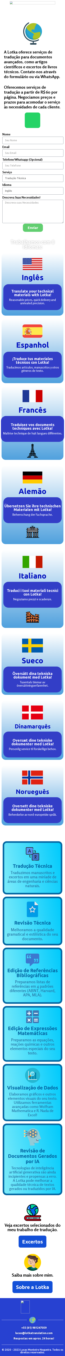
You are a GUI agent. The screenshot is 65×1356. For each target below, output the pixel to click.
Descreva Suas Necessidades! (21, 197)
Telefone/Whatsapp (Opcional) (22, 159)
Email (5, 147)
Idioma (6, 185)
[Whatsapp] (32, 120)
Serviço (7, 172)
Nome (6, 134)
